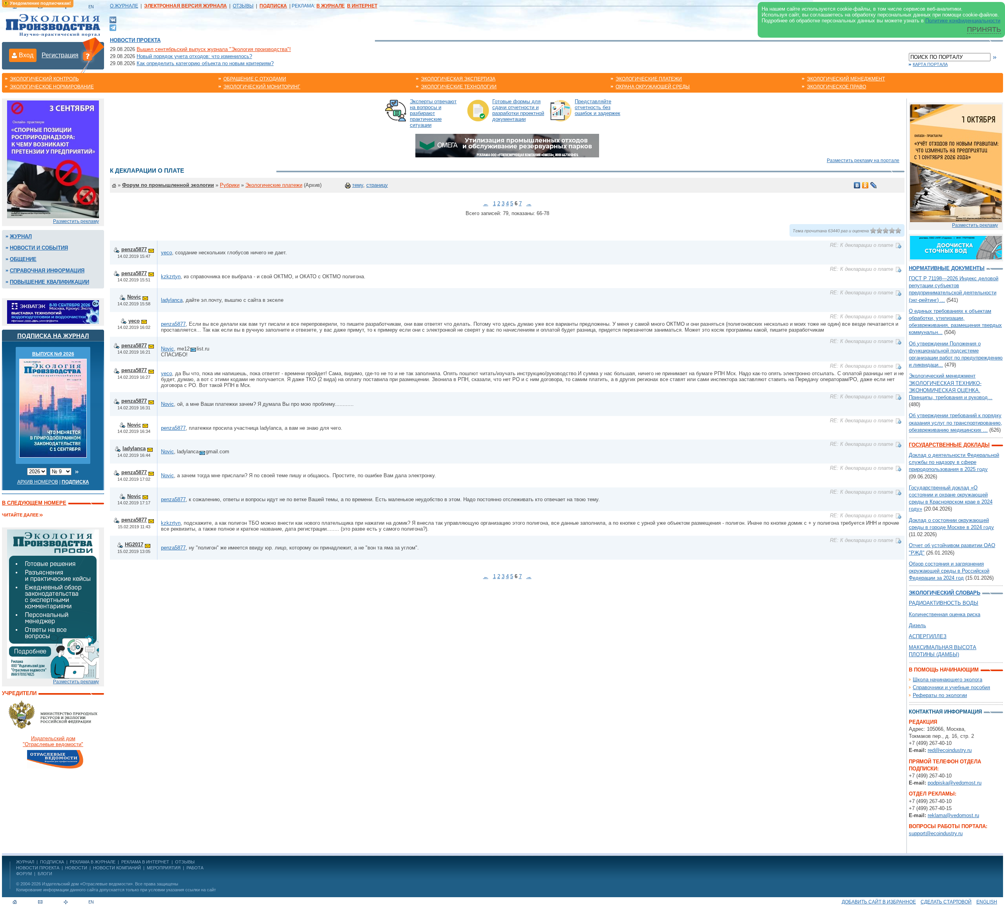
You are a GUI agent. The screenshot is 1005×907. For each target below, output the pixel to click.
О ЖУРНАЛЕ (124, 6)
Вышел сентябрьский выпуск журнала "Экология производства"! (214, 49)
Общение (23, 259)
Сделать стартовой (946, 902)
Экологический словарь (944, 593)
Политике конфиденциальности (962, 21)
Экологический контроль (44, 79)
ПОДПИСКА (52, 862)
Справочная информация (47, 271)
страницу (377, 185)
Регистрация (60, 55)
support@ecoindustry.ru (936, 833)
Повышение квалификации (49, 282)
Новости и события (39, 248)
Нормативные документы (947, 268)
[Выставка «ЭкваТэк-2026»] (53, 311)
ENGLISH (986, 902)
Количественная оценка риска (944, 614)
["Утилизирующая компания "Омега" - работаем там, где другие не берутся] (507, 145)
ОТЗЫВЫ (243, 6)
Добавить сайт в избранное (879, 902)
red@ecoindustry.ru (950, 750)
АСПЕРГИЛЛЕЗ (928, 636)
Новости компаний (117, 867)
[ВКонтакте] (113, 19)
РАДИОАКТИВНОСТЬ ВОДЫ (943, 603)
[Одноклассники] (865, 185)
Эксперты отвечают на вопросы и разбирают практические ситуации (433, 113)
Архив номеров (37, 482)
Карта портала (930, 64)
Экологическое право (836, 86)
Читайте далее (20, 515)
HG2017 (134, 544)
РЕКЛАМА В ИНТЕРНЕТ (145, 862)
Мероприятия (164, 867)
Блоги (45, 873)
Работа (194, 867)
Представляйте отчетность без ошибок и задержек (597, 107)
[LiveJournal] (874, 185)
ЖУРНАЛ (25, 862)
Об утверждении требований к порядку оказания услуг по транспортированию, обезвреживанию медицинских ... (955, 422)
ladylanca (172, 300)
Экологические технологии (459, 86)
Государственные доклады (949, 445)
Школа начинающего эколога (947, 680)
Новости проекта (135, 40)
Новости (76, 867)
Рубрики (229, 185)
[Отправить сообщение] (151, 249)
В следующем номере (34, 503)
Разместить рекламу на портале (863, 160)
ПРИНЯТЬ (984, 29)
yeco (166, 252)
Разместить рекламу (76, 221)
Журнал (21, 236)
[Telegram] (113, 27)
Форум (24, 873)
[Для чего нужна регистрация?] (87, 56)
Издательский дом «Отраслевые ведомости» (87, 883)
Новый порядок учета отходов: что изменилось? (194, 56)
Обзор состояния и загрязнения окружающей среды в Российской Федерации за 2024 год (949, 571)
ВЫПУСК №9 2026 (53, 354)
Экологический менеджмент (846, 79)
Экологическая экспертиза (458, 79)
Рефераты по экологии (940, 695)
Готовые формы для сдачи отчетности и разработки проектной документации (518, 110)
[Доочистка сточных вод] (956, 247)
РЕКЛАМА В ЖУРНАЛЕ (92, 862)
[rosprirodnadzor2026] (53, 159)
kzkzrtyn (171, 276)
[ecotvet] (53, 603)
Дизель (917, 625)
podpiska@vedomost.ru (954, 783)
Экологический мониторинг (261, 86)
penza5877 (134, 249)
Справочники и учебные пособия (951, 687)
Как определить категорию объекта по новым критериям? (205, 63)
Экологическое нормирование (52, 86)
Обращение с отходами (254, 79)
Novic (134, 297)
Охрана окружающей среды (653, 86)
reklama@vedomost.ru (953, 815)
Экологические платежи (649, 79)
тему (357, 185)
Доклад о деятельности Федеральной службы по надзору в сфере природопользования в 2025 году (954, 462)
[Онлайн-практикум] (956, 163)
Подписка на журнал (53, 335)
